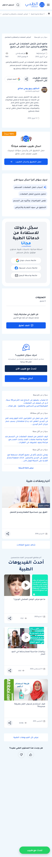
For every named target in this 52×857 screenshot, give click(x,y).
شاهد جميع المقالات (26, 544)
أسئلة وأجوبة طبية (37, 14)
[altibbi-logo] (35, 5)
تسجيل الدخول (8, 4)
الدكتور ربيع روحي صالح (28, 88)
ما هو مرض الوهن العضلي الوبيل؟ (29, 599)
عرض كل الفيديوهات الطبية (26, 737)
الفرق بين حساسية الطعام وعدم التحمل (28, 512)
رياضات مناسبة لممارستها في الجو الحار (28, 652)
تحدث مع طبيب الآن (26, 368)
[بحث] (18, 5)
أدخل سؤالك (26, 378)
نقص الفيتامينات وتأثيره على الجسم (29, 200)
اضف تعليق (24, 325)
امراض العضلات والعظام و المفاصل (15, 14)
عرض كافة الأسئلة (26, 467)
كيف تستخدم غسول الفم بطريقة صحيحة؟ (29, 705)
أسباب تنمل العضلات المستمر (28, 187)
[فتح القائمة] (47, 5)
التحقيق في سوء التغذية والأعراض (30, 207)
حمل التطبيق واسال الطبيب (28, 161)
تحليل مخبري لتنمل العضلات (33, 193)
